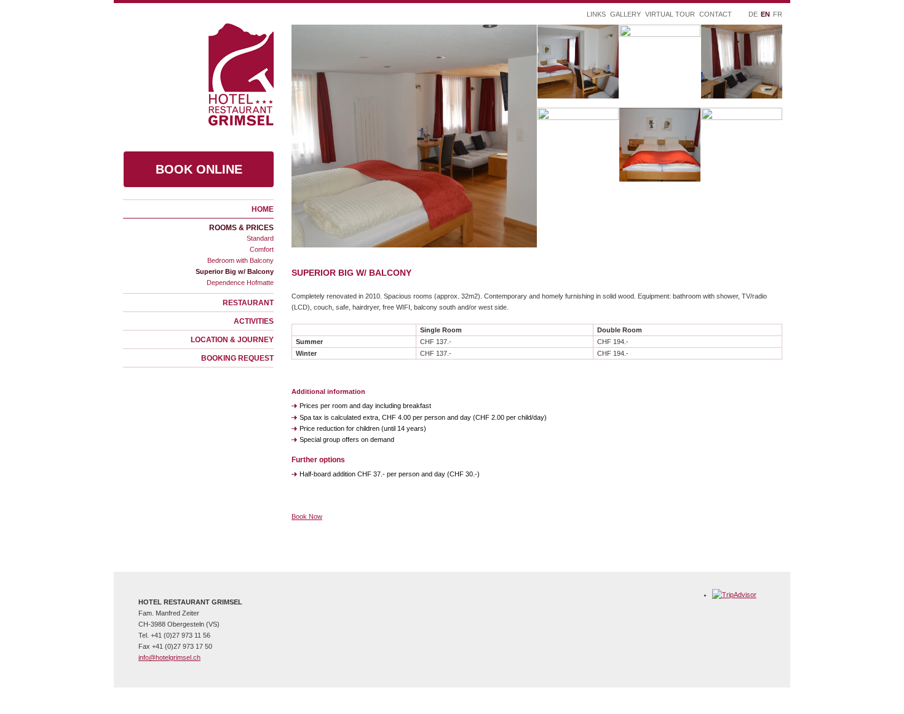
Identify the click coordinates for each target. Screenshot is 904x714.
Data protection (287, 695)
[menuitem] (198, 208)
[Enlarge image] (414, 136)
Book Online (199, 169)
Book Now (306, 516)
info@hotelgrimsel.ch (169, 657)
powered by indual (352, 695)
